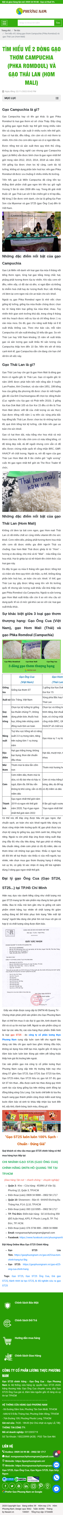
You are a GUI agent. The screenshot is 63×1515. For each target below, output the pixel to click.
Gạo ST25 (17, 1276)
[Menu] (4, 23)
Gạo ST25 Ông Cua (37, 1276)
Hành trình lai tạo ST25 (21, 1280)
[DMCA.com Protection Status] (20, 1478)
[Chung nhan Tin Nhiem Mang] (33, 1478)
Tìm (58, 22)
